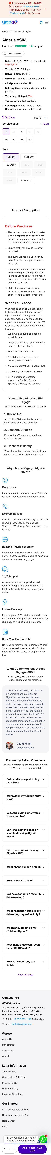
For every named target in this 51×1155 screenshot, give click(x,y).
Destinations (16, 31)
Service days (10, 123)
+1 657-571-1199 (22, 1019)
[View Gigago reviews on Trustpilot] (22, 46)
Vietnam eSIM (31, 6)
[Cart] (40, 22)
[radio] (6, 131)
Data (5, 149)
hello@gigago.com (22, 1024)
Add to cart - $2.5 (32, 1149)
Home (5, 31)
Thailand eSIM (17, 13)
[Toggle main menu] (47, 22)
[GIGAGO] (10, 22)
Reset (46, 123)
